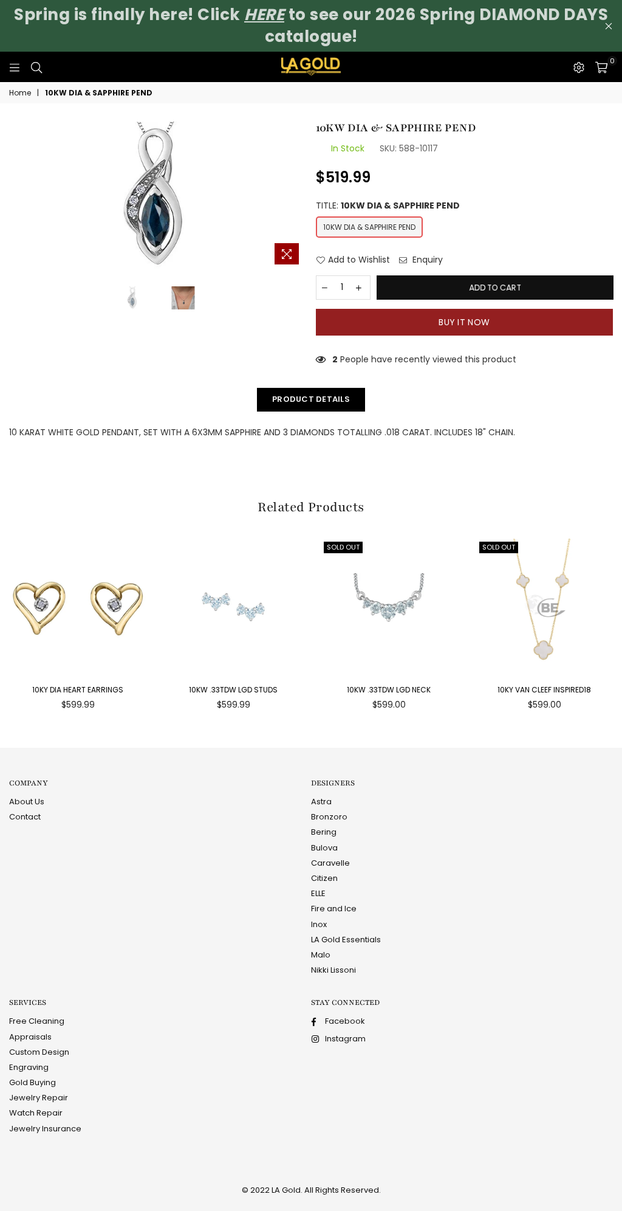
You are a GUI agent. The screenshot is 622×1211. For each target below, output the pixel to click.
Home (20, 93)
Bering (324, 832)
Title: (388, 206)
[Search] (36, 67)
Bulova (324, 848)
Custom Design (39, 1052)
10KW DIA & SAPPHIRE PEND (369, 227)
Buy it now (464, 322)
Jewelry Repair (38, 1097)
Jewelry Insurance (45, 1128)
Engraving (29, 1067)
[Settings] (579, 67)
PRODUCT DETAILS (311, 399)
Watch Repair (36, 1113)
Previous (15, 196)
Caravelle (330, 863)
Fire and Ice (334, 908)
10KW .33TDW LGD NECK (389, 690)
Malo (320, 955)
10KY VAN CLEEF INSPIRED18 (544, 690)
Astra (321, 801)
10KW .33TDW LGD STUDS (233, 690)
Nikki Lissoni (333, 970)
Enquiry (426, 260)
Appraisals (30, 1037)
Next (301, 196)
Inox (319, 924)
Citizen (324, 878)
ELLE (318, 893)
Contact (25, 817)
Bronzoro (329, 817)
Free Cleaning (36, 1021)
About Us (26, 801)
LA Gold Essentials (346, 939)
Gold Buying (32, 1082)
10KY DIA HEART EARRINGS (77, 690)
